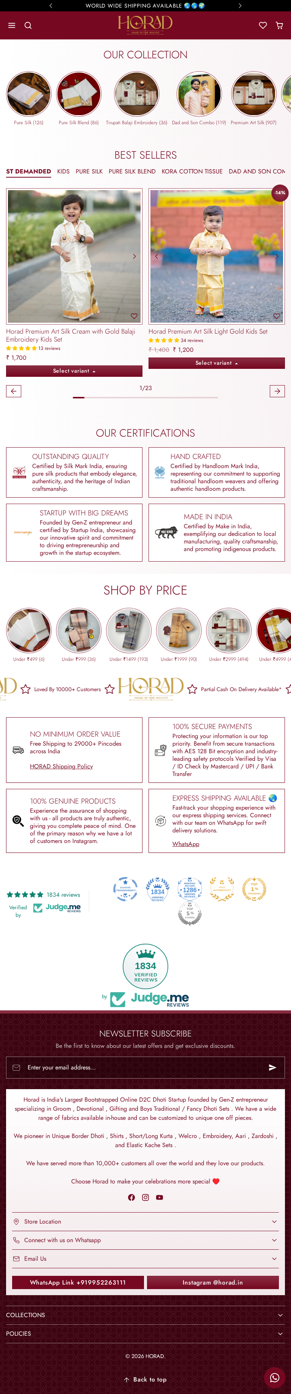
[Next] (134, 256)
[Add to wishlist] (134, 316)
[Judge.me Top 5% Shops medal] (190, 913)
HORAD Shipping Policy (61, 766)
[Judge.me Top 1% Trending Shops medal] (254, 889)
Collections (25, 1315)
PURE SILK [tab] (89, 171)
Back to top (150, 1379)
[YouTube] (160, 1198)
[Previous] (14, 256)
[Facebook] (131, 1198)
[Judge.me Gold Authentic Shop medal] (222, 889)
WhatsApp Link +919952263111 (78, 1282)
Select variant (72, 371)
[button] (12, 25)
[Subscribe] (273, 1068)
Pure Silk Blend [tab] (132, 171)
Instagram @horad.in (213, 1282)
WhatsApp (185, 844)
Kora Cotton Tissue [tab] (192, 171)
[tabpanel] (145, 294)
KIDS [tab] (63, 171)
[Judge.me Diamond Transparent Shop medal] (125, 889)
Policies (18, 1333)
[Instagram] (145, 1198)
